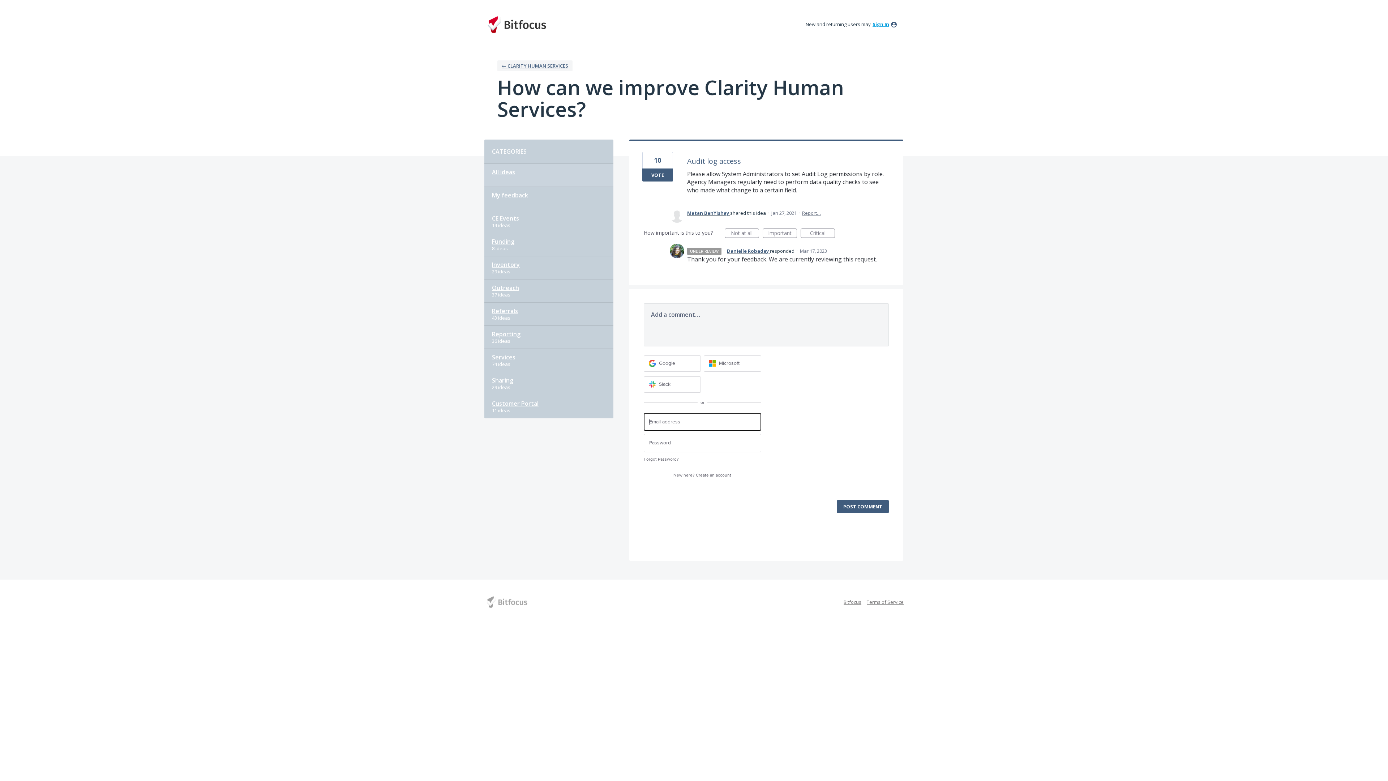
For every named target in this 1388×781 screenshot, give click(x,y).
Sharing (502, 380)
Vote (657, 175)
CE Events (505, 218)
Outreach (505, 288)
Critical (822, 234)
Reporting (506, 334)
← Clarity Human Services (535, 66)
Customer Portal (515, 403)
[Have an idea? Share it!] (516, 24)
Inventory (506, 265)
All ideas (503, 172)
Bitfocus (852, 602)
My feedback (510, 195)
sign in (881, 24)
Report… (811, 213)
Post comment (862, 506)
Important (782, 234)
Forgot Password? (661, 459)
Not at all (745, 234)
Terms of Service (885, 602)
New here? (702, 475)
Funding (503, 242)
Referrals (505, 311)
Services (503, 357)
